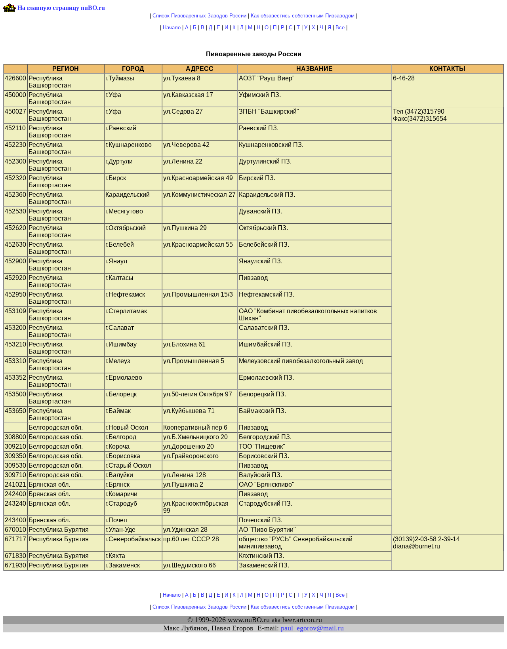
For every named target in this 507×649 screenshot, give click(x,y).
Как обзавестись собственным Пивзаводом (303, 16)
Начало (172, 27)
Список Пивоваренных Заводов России (199, 16)
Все (340, 27)
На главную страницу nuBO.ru (61, 7)
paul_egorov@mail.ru (312, 628)
